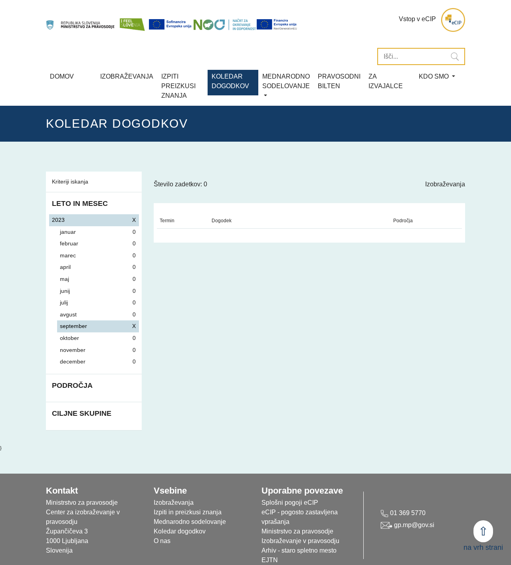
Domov (62, 76)
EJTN (269, 560)
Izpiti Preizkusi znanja (178, 86)
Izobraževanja (126, 76)
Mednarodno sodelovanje (190, 521)
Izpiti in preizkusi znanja (188, 512)
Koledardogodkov (230, 81)
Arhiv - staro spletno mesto (299, 550)
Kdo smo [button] (434, 76)
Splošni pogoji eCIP (289, 502)
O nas (162, 540)
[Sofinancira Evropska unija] (171, 24)
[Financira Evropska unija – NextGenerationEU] (277, 24)
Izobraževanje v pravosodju (300, 540)
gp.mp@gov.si (413, 525)
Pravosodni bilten (339, 81)
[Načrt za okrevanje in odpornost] (225, 24)
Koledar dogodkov (180, 531)
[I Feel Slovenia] (132, 20)
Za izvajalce (385, 81)
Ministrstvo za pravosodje (297, 531)
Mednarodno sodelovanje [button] (286, 81)
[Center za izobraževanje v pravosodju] (81, 20)
